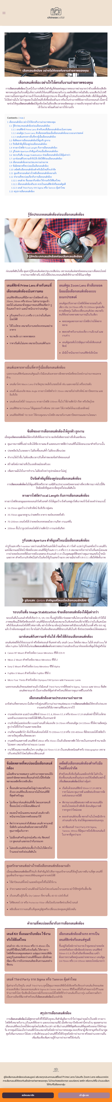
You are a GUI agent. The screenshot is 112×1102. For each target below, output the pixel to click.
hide (21, 118)
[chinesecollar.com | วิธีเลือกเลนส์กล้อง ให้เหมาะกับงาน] (56, 12)
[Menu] (4, 12)
